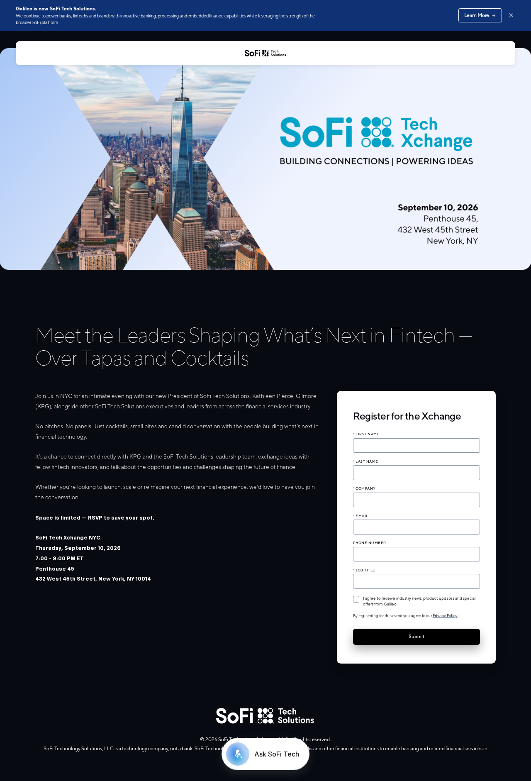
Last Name (367, 461)
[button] (416, 524)
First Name (368, 434)
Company (366, 488)
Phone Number (369, 543)
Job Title (365, 570)
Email (362, 516)
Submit (416, 636)
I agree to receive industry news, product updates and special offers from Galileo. (419, 601)
